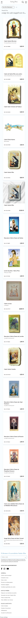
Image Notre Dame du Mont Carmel (14, 538)
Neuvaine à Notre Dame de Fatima (13, 238)
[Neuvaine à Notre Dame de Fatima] (14, 225)
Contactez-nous (4, 577)
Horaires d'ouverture (6, 608)
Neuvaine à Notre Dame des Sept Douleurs (13, 403)
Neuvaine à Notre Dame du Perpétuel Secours (11, 470)
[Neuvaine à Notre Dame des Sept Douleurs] (14, 389)
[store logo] (13, 1)
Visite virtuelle (4, 606)
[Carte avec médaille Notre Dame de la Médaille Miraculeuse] (14, 491)
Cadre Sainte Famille (10, 369)
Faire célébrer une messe (7, 600)
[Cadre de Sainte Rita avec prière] (14, 61)
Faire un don (4, 580)
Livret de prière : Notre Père (12, 271)
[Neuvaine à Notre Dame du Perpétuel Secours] (14, 457)
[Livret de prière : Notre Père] (14, 258)
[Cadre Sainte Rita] (14, 160)
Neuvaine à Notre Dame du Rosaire (13, 436)
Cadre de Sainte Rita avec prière (13, 74)
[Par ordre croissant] (16, 7)
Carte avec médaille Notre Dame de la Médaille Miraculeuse (14, 504)
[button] (8, 7)
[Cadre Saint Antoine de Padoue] (14, 94)
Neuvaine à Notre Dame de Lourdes (14, 336)
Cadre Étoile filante (9, 139)
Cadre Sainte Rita (9, 172)
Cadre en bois (8, 303)
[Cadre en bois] (14, 291)
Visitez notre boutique (6, 575)
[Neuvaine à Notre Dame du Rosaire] (14, 424)
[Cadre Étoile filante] (14, 127)
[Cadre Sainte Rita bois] (14, 28)
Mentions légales (5, 584)
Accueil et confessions (6, 613)
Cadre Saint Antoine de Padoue (13, 107)
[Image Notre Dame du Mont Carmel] (14, 526)
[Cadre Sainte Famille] (14, 356)
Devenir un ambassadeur (7, 582)
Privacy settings (4, 617)
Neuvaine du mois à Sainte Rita (8, 595)
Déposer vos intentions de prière (9, 593)
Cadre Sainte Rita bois (10, 41)
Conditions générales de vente (8, 587)
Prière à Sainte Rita (5, 597)
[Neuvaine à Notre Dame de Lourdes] (14, 324)
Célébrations (4, 610)
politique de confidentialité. (13, 561)
